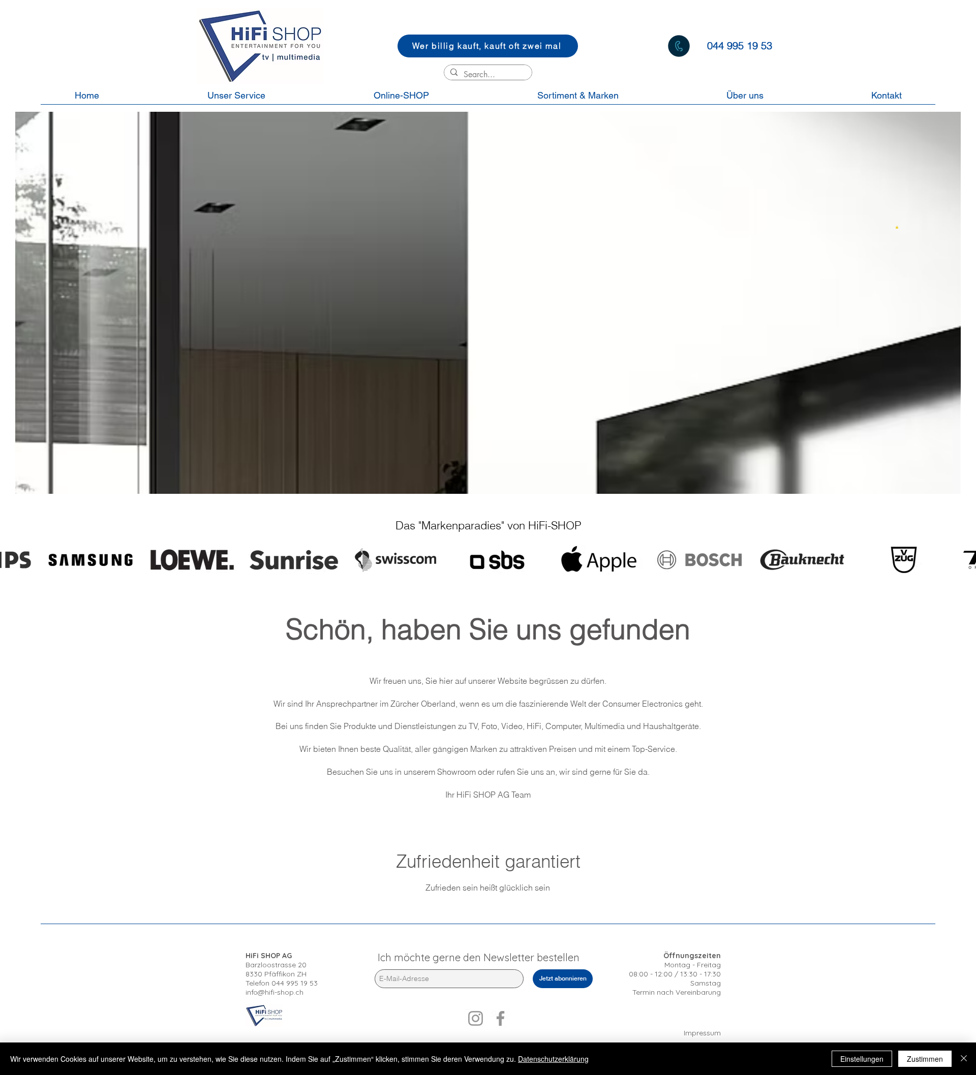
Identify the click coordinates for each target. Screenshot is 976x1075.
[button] (897, 227)
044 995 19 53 (294, 983)
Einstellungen (861, 1059)
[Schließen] (964, 1059)
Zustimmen (925, 1059)
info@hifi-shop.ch (274, 992)
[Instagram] (475, 1018)
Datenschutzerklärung (553, 1059)
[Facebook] (500, 1018)
